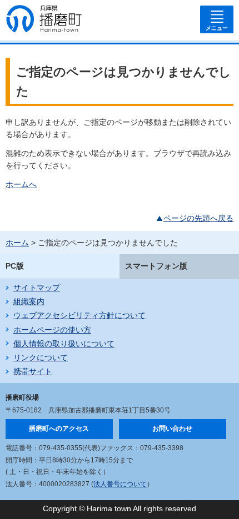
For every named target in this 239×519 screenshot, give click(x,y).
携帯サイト (32, 371)
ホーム (17, 242)
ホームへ (21, 184)
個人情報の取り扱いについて (63, 343)
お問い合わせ (172, 428)
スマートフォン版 (156, 265)
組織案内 (28, 301)
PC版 (15, 265)
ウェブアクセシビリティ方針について (79, 315)
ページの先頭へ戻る (198, 218)
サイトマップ (36, 287)
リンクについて (40, 357)
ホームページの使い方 (52, 329)
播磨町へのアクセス (59, 428)
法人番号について (120, 484)
